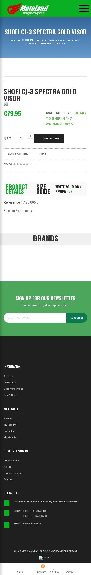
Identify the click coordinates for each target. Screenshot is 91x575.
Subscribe (76, 318)
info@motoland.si (31, 523)
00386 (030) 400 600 (35, 516)
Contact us (9, 431)
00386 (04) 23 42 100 (35, 511)
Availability (58, 113)
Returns (8, 479)
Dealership (10, 382)
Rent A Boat (10, 395)
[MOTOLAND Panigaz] (27, 8)
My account (10, 424)
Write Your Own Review (68, 189)
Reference (12, 202)
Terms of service (13, 473)
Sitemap (8, 418)
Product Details (17, 189)
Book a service (11, 460)
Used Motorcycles (13, 388)
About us (9, 376)
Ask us (7, 466)
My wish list (10, 437)
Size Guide (43, 189)
